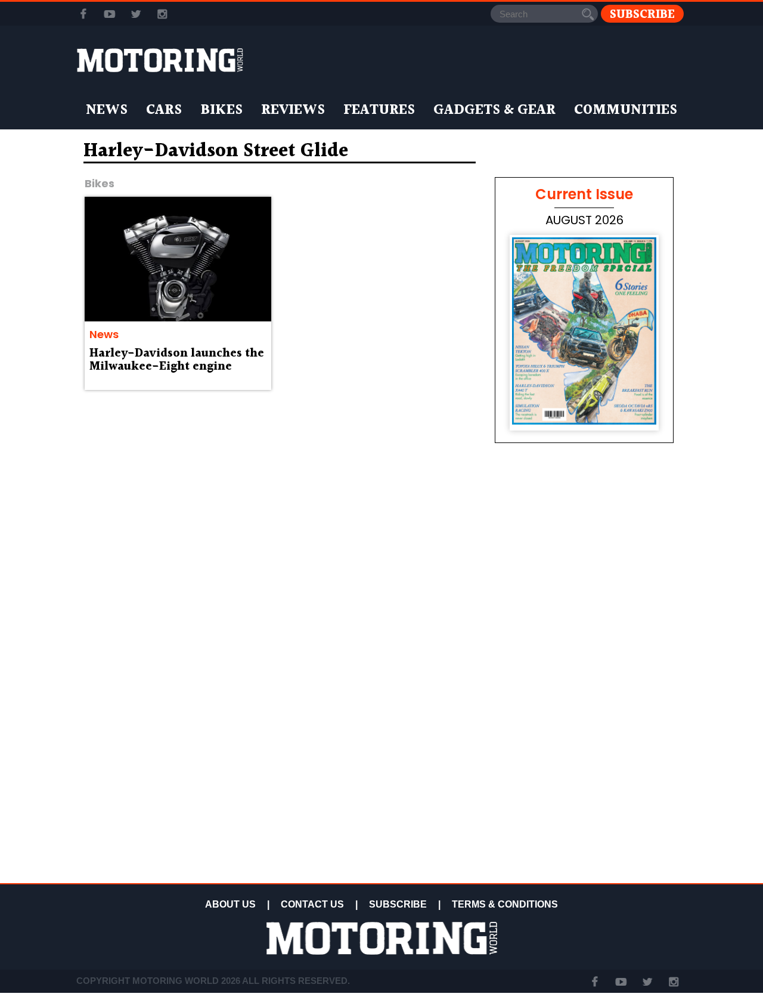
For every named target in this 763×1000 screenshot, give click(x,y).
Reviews (293, 110)
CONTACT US (312, 904)
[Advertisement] (584, 794)
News (107, 110)
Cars (164, 110)
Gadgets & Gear (494, 110)
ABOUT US (230, 904)
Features (379, 110)
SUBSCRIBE (398, 904)
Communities (625, 110)
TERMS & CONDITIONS (505, 904)
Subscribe (642, 14)
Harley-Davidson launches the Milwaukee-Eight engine (176, 360)
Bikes (221, 110)
